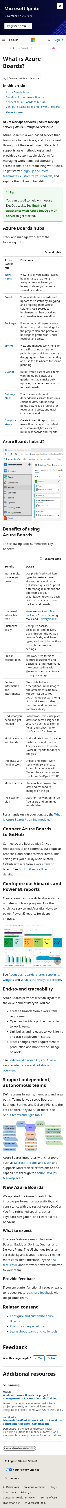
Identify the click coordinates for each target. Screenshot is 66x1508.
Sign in (58, 40)
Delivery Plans (47, 619)
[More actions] (60, 48)
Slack (47, 1163)
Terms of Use (49, 1497)
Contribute (9, 1492)
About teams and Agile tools (22, 1115)
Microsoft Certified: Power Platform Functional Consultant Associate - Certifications (32, 1422)
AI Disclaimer (11, 1487)
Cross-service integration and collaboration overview (29, 1065)
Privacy (25, 1492)
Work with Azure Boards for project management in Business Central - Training (30, 1397)
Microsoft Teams (25, 1163)
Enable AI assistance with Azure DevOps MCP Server (31, 211)
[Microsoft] (33, 40)
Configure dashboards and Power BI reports (33, 106)
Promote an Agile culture (27, 1326)
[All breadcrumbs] (6, 48)
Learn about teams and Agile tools (33, 1331)
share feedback (42, 1293)
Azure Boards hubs (17, 92)
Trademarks (10, 1503)
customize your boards (36, 176)
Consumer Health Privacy (18, 1497)
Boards (54, 611)
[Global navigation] (3, 40)
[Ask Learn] (54, 48)
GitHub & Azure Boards (35, 869)
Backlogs (31, 615)
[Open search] (49, 40)
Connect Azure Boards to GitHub (26, 102)
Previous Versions (34, 1487)
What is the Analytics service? (41, 980)
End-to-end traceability (24, 1060)
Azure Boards (21, 48)
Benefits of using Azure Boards (25, 97)
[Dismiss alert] (60, 6)
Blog (52, 1487)
